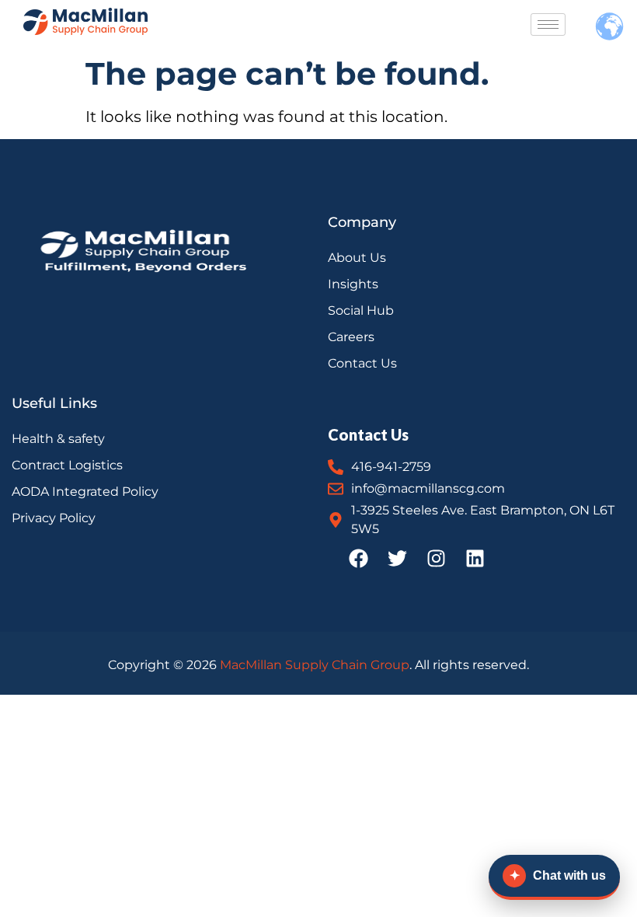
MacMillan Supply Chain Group (314, 664)
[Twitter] (397, 558)
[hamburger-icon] (548, 24)
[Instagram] (436, 558)
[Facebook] (358, 558)
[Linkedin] (475, 558)
